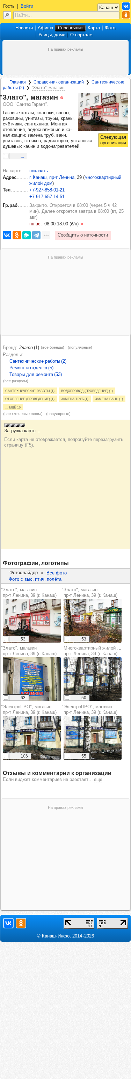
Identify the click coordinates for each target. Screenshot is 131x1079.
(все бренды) (52, 347)
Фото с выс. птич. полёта (35, 579)
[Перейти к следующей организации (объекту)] (113, 140)
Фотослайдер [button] (23, 572)
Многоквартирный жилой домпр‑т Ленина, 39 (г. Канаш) (94, 650)
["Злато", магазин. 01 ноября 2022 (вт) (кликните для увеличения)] (32, 621)
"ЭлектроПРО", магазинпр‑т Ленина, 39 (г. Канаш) (29, 709)
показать (38, 170)
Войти (27, 6)
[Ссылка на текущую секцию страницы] (67, 97)
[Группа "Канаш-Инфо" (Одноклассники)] (126, 14)
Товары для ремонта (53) (35, 374)
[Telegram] (36, 235)
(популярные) (80, 347)
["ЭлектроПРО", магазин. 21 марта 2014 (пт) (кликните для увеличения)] (32, 738)
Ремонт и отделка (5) (31, 367)
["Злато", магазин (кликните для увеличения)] (103, 112)
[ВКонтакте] (7, 235)
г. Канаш (37, 177)
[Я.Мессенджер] (26, 235)
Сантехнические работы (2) (37, 361)
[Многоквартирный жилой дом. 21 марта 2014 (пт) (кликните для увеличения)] (93, 679)
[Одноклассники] (17, 235)
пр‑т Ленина (61, 177)
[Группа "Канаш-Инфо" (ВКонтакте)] (126, 6)
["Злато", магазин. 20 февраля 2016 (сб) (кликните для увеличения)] (32, 679)
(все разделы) (15, 381)
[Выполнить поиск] (7, 15)
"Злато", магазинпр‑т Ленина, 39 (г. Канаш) (29, 592)
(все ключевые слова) (23, 414)
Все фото (56, 572)
